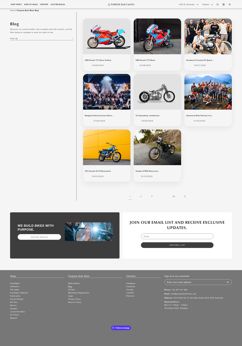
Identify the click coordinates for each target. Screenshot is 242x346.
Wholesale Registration (78, 293)
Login (70, 296)
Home (12, 10)
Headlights (15, 283)
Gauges (13, 308)
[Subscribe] (227, 281)
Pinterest (130, 296)
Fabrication (15, 296)
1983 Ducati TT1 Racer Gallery (98, 60)
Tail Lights (14, 290)
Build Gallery (74, 283)
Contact (71, 290)
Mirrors (13, 305)
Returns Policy (74, 302)
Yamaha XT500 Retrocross (146, 171)
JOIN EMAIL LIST (177, 245)
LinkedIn (130, 293)
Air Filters (14, 315)
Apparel (13, 318)
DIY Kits (13, 302)
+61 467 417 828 (179, 290)
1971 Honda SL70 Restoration (98, 171)
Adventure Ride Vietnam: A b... (199, 116)
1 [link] (130, 196)
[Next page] (184, 196)
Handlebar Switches (19, 293)
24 (174, 196)
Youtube (130, 290)
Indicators (14, 286)
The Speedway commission (147, 116)
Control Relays (16, 299)
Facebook (130, 286)
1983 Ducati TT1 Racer (145, 60)
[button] (16, 4)
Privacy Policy (74, 299)
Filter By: (14, 39)
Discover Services (39, 237)
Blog (70, 286)
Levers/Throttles (17, 312)
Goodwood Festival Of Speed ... (200, 60)
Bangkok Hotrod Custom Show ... (99, 116)
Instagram (130, 283)
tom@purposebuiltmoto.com (183, 294)
